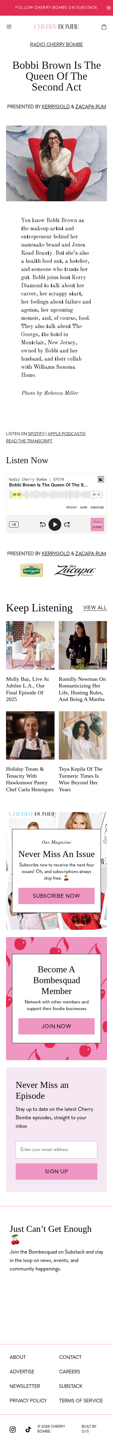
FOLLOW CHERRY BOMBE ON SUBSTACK (56, 8)
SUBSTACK (71, 1386)
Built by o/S (89, 1429)
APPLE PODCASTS (66, 434)
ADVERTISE (22, 1372)
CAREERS (69, 1372)
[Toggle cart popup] (104, 26)
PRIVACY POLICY (28, 1401)
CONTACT (70, 1357)
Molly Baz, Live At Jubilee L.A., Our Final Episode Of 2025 (27, 689)
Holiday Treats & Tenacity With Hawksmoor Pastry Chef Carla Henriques (30, 779)
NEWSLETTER (25, 1386)
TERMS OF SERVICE (81, 1401)
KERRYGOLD (56, 107)
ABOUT (18, 1357)
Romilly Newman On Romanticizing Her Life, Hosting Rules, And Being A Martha (82, 689)
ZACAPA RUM (90, 107)
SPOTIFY (36, 434)
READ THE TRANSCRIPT (29, 441)
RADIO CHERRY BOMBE (56, 45)
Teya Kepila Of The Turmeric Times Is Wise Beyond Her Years (80, 779)
